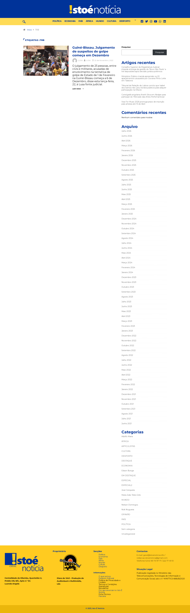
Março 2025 (126, 204)
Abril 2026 (125, 141)
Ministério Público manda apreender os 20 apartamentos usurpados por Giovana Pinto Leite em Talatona (143, 78)
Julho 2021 (126, 418)
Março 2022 (126, 379)
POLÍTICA (56, 21)
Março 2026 (126, 145)
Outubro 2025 (127, 170)
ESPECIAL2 (126, 485)
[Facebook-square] (142, 21)
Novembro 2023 (128, 282)
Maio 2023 (126, 311)
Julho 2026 (126, 131)
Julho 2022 (126, 360)
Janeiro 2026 (127, 155)
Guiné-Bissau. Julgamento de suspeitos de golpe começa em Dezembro (93, 51)
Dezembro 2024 (128, 219)
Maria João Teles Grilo (131, 495)
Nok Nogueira (127, 509)
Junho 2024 (126, 248)
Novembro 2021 (128, 399)
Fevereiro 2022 (128, 384)
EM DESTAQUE (128, 475)
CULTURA (111, 21)
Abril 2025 (125, 199)
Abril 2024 (125, 258)
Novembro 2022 (128, 340)
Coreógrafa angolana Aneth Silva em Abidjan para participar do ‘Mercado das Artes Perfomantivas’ (143, 96)
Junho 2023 (126, 306)
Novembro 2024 (128, 223)
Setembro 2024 (128, 233)
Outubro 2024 (127, 228)
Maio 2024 (126, 253)
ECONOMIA (69, 21)
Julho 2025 (126, 185)
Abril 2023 (125, 316)
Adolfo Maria (127, 436)
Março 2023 (126, 321)
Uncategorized (128, 534)
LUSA (80, 60)
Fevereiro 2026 (128, 150)
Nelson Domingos (129, 505)
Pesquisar (126, 47)
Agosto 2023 (127, 297)
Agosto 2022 (127, 355)
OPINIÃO (125, 514)
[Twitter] (146, 21)
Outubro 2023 (127, 287)
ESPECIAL (126, 480)
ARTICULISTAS (128, 446)
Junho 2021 (126, 423)
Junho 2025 (126, 189)
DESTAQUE (126, 461)
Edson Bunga (127, 470)
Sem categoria (128, 529)
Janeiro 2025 (127, 214)
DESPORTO (124, 21)
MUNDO (100, 21)
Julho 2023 (126, 302)
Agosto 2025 (127, 180)
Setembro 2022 (128, 350)
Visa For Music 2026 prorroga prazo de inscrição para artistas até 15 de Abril (142, 103)
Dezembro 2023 (128, 277)
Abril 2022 (125, 375)
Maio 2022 (126, 370)
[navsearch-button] (24, 21)
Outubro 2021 (127, 404)
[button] (134, 20)
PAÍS (80, 21)
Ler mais (76, 89)
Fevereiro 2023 (128, 326)
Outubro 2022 (127, 345)
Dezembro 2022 (128, 336)
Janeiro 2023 (127, 331)
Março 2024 (126, 262)
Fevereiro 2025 (128, 209)
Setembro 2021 (128, 409)
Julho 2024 (126, 243)
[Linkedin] (164, 21)
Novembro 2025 (128, 165)
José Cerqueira (128, 490)
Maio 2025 (126, 194)
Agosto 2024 (127, 238)
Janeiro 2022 (127, 389)
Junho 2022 (126, 365)
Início (29, 30)
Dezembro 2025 (128, 160)
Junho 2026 (126, 136)
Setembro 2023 (128, 292)
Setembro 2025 (128, 175)
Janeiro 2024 (127, 272)
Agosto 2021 (127, 414)
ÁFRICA (89, 21)
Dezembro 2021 (128, 394)
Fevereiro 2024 (128, 267)
